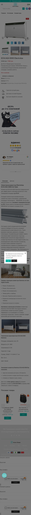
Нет (14, 260)
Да (8, 260)
